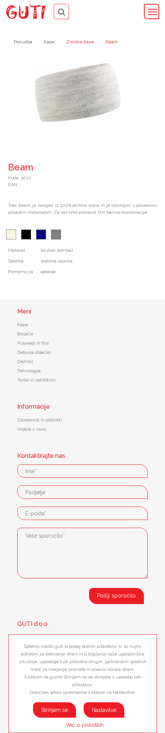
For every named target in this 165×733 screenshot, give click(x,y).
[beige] (11, 234)
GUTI (26, 11)
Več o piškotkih (85, 725)
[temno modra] (41, 234)
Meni (151, 11)
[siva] (56, 234)
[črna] (26, 234)
